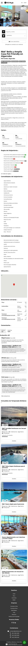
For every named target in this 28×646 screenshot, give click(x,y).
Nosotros (14, 614)
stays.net (15, 643)
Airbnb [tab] (3, 331)
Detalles (14, 440)
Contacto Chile (14, 606)
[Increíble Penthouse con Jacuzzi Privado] (14, 416)
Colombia (14, 597)
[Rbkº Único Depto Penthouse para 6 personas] (14, 454)
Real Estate (14, 610)
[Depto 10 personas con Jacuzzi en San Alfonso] (14, 559)
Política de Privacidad (14, 616)
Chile (14, 593)
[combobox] (16, 35)
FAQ (14, 612)
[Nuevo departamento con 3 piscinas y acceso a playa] (14, 525)
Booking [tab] (10, 331)
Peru (14, 595)
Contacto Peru (14, 608)
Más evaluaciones (5, 396)
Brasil (14, 600)
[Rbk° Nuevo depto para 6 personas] (14, 492)
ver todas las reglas (6, 173)
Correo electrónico (14, 41)
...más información (12, 352)
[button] (5, 24)
